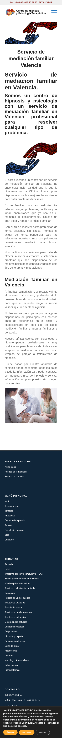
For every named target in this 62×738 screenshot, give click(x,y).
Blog (7, 535)
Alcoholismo (11, 650)
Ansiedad (9, 564)
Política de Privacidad (16, 471)
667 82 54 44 (45, 2)
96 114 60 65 (16, 2)
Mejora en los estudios (16, 622)
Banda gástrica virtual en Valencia (22, 578)
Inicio (7, 501)
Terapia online (11, 506)
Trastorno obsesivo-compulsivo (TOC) (24, 574)
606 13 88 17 (30, 2)
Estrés (8, 569)
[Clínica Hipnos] (26, 12)
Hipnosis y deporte (14, 636)
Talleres (8, 525)
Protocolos (10, 515)
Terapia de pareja (13, 607)
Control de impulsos (14, 626)
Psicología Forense (14, 530)
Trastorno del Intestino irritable (20, 588)
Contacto (9, 539)
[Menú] (52, 12)
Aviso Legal (10, 467)
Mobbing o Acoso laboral (17, 660)
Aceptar (10, 732)
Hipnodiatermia (12, 670)
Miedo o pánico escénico (17, 583)
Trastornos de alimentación (18, 612)
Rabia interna (11, 665)
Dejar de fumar (12, 646)
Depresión (10, 593)
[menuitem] (52, 12)
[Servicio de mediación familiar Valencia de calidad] (31, 33)
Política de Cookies (14, 476)
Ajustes (42, 732)
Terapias (9, 511)
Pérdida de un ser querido (17, 598)
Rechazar (26, 732)
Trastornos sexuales (15, 602)
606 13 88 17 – (19, 700)
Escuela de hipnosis (15, 520)
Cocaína (9, 655)
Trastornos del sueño (15, 617)
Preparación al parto (15, 641)
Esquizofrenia (11, 631)
